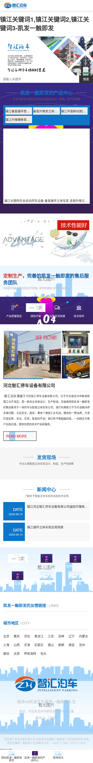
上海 (6, 644)
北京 (6, 636)
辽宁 (72, 636)
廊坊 (6, 653)
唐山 (51, 644)
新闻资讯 (58, 757)
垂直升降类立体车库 (46, 111)
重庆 (17, 636)
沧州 (82, 644)
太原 (17, 653)
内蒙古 (83, 636)
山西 (17, 644)
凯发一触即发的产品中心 (34, 759)
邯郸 (61, 644)
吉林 (61, 636)
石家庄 (38, 644)
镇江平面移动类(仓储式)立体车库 (74, 111)
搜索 (86, 79)
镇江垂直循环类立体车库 (18, 111)
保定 (72, 644)
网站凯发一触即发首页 (11, 759)
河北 (27, 636)
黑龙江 (38, 636)
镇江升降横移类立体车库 (18, 119)
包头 (43, 653)
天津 (27, 644)
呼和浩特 (30, 653)
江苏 (51, 636)
